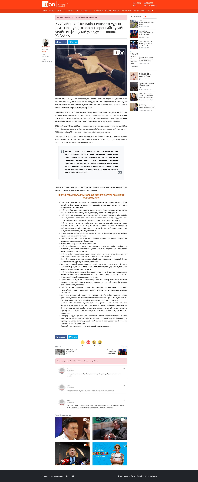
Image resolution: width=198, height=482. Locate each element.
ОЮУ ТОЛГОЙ (61, 11)
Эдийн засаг (99, 11)
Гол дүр (70, 11)
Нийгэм (108, 11)
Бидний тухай (142, 476)
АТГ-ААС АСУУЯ (139, 11)
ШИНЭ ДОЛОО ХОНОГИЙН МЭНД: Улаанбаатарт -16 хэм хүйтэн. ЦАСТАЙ (71, 351)
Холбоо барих (152, 476)
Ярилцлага (117, 11)
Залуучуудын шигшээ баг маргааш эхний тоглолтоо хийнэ (146, 59)
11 (152, 100)
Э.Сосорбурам (46, 46)
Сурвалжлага (127, 11)
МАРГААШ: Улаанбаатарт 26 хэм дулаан (146, 22)
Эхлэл (44, 11)
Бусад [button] (149, 11)
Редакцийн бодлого (129, 476)
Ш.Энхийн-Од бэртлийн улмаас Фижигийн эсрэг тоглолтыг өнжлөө (145, 75)
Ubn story (88, 11)
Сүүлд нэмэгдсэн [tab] (136, 17)
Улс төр (52, 11)
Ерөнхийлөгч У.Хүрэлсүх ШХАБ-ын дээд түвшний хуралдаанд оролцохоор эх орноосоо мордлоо (111, 351)
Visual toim (79, 11)
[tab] (145, 17)
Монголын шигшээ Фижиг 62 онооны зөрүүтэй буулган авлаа (145, 44)
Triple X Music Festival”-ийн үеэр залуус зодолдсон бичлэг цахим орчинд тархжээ (147, 86)
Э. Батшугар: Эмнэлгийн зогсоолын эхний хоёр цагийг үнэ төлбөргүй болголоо (147, 106)
